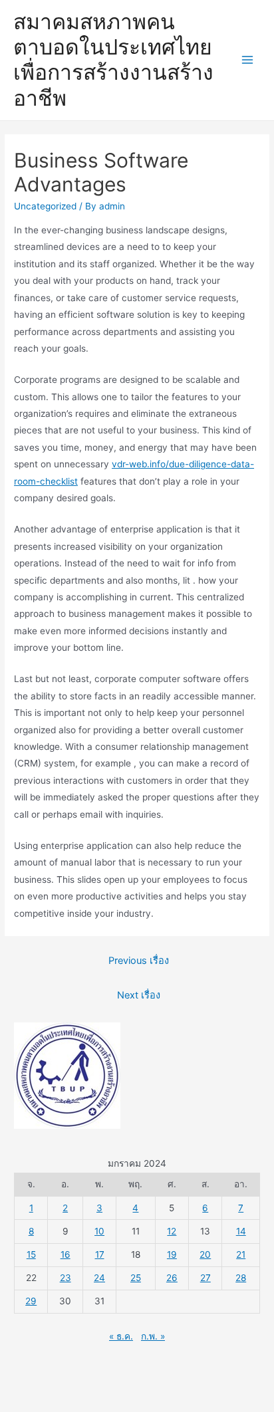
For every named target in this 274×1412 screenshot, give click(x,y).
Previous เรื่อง (138, 961)
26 (172, 1277)
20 (205, 1254)
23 (65, 1277)
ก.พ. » (153, 1336)
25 (135, 1277)
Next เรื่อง (138, 995)
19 (172, 1254)
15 (31, 1254)
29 (31, 1301)
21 (240, 1254)
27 (205, 1277)
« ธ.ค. (121, 1336)
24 (99, 1277)
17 (99, 1254)
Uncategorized (45, 206)
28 (240, 1277)
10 (99, 1231)
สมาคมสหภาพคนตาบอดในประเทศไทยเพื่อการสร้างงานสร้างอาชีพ (113, 60)
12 (171, 1231)
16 (65, 1254)
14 (241, 1231)
